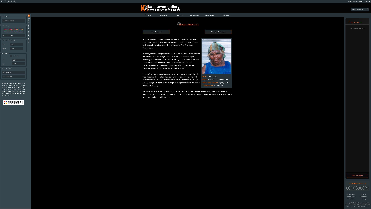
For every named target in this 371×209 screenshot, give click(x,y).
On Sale (15, 56)
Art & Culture (209, 15)
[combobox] (360, 9)
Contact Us (225, 15)
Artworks (148, 15)
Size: (3, 44)
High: (4, 64)
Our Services (194, 15)
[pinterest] (11, 1)
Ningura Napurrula (189, 24)
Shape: (4, 49)
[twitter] (8, 1)
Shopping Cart (352, 1)
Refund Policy (363, 196)
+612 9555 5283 (366, 204)
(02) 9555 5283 (353, 204)
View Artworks (156, 32)
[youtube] (5, 1)
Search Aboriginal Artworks (29, 30)
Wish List (360, 1)
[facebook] (1, 1)
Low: (3, 60)
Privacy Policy (350, 199)
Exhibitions (163, 15)
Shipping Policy (351, 196)
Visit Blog (363, 199)
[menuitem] (149, 15)
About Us (367, 1)
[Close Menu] (28, 15)
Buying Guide (179, 15)
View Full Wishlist (357, 176)
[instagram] (14, 1)
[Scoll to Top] (341, 206)
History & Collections (218, 32)
